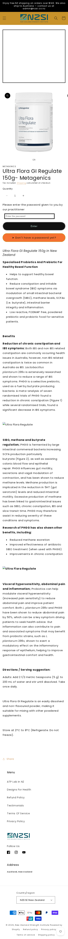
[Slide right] (42, 160)
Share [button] (10, 759)
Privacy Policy (16, 821)
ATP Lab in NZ (15, 781)
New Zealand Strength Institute (32, 925)
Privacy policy (48, 929)
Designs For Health (19, 789)
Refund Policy (16, 797)
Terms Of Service (18, 813)
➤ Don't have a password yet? (34, 237)
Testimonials (15, 805)
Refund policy (30, 929)
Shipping (21, 183)
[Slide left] (26, 160)
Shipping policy (46, 934)
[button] (4, 18)
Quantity (8, 188)
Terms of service (26, 934)
